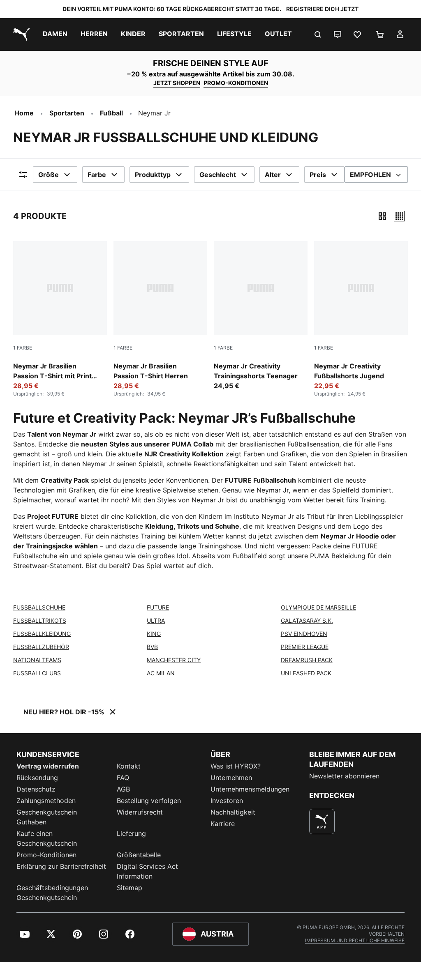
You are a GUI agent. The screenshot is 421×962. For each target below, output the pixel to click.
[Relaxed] (399, 216)
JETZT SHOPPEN (176, 82)
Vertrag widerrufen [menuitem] (47, 766)
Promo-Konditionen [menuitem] (46, 855)
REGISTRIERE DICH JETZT (322, 8)
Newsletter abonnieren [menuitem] (344, 776)
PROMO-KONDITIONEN (236, 82)
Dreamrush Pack (307, 659)
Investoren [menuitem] (226, 800)
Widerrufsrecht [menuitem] (140, 812)
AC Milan (161, 673)
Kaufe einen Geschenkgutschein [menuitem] (46, 838)
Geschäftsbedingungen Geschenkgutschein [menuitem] (52, 893)
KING (154, 633)
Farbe (97, 174)
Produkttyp (153, 174)
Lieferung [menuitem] (131, 833)
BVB (152, 646)
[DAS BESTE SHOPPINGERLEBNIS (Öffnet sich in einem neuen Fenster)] (322, 821)
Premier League (304, 646)
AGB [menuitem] (123, 789)
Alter (273, 174)
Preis (318, 174)
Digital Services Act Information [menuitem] (147, 871)
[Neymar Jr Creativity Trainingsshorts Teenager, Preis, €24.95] (261, 316)
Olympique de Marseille (318, 607)
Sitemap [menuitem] (129, 888)
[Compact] (382, 216)
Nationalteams (37, 659)
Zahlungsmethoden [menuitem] (46, 800)
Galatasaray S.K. (307, 620)
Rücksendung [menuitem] (37, 777)
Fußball (111, 113)
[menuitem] (55, 34)
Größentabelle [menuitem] (139, 855)
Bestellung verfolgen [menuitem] (149, 800)
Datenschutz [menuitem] (36, 789)
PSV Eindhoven (304, 633)
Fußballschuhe (39, 607)
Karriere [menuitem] (222, 823)
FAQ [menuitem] (123, 777)
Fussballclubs (37, 673)
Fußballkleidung (42, 633)
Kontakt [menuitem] (129, 766)
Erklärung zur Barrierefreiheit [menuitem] (61, 866)
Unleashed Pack (306, 673)
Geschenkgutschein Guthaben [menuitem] (46, 817)
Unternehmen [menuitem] (231, 777)
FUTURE (158, 607)
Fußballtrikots (39, 620)
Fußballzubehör (41, 646)
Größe (48, 174)
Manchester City (174, 659)
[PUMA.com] (19, 34)
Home (24, 113)
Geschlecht (217, 174)
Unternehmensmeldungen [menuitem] (249, 789)
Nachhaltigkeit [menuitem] (232, 812)
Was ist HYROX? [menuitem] (235, 766)
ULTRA (156, 620)
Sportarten (66, 113)
